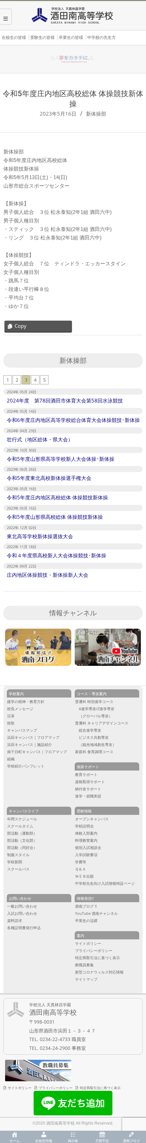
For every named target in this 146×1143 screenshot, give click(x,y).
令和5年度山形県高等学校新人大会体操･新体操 (60, 458)
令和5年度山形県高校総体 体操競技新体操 (55, 516)
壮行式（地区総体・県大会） (40, 439)
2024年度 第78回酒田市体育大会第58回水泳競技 (65, 400)
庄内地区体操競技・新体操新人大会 (47, 574)
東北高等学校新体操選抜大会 (40, 536)
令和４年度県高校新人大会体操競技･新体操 (56, 555)
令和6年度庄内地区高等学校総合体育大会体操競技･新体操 (73, 419)
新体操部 (96, 113)
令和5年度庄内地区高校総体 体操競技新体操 (57, 497)
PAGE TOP (135, 1079)
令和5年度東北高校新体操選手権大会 (49, 477)
